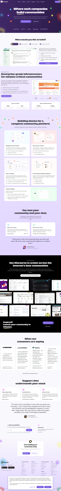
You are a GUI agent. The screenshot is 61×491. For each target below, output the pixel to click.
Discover (28, 1)
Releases (42, 469)
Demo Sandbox (43, 466)
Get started (57, 1)
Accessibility (53, 467)
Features (23, 1)
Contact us (43, 467)
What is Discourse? (34, 463)
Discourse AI (24, 469)
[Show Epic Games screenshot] (36, 98)
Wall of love (33, 470)
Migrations (23, 470)
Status (52, 469)
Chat (22, 467)
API (22, 473)
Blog (32, 467)
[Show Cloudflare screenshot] (49, 98)
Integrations (24, 471)
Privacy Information (54, 465)
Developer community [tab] (46, 44)
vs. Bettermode (43, 473)
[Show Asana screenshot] (42, 98)
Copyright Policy (54, 466)
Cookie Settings (53, 474)
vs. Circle (42, 474)
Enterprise (33, 1)
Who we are (33, 465)
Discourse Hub (24, 474)
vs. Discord (43, 476)
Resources (43, 1)
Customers (33, 469)
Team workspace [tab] (24, 44)
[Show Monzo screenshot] (56, 98)
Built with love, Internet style (6, 470)
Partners (32, 471)
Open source (33, 466)
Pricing (38, 1)
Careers (32, 473)
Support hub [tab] (15, 44)
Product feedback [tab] (34, 44)
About (19, 1)
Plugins (23, 466)
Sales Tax (52, 470)
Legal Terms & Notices (55, 463)
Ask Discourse (43, 463)
